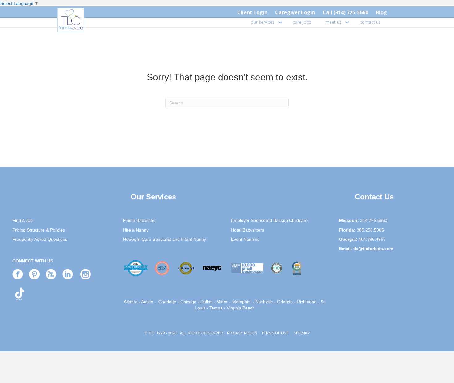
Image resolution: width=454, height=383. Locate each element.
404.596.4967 (372, 239)
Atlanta (130, 301)
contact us (370, 22)
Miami (222, 301)
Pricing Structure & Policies (38, 230)
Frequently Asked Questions (39, 239)
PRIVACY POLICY (242, 333)
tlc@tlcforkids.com (373, 248)
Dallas (206, 301)
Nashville (264, 301)
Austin (147, 301)
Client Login (252, 12)
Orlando (285, 301)
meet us (333, 22)
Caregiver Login (295, 12)
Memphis (241, 301)
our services (263, 22)
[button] (280, 22)
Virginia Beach (241, 307)
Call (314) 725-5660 (345, 12)
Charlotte (167, 301)
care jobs (302, 22)
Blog (381, 12)
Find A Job (22, 220)
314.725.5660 (373, 220)
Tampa (216, 307)
